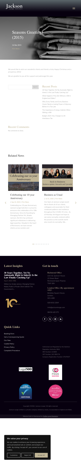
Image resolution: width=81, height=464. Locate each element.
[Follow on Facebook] (45, 319)
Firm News (16, 49)
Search (35, 87)
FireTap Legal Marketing (50, 416)
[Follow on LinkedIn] (60, 319)
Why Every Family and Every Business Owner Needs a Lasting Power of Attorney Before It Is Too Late (56, 104)
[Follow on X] (50, 319)
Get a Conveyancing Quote (14, 337)
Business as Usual (53, 194)
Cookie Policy (9, 344)
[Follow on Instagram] (55, 319)
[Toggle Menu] (74, 8)
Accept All (41, 455)
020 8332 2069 (53, 303)
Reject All (27, 455)
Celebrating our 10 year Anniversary (22, 196)
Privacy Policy (9, 347)
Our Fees (7, 340)
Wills (14, 281)
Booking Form (9, 334)
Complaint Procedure (12, 350)
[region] (27, 447)
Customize (14, 455)
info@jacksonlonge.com (56, 307)
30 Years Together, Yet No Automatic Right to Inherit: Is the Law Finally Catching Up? (21, 275)
